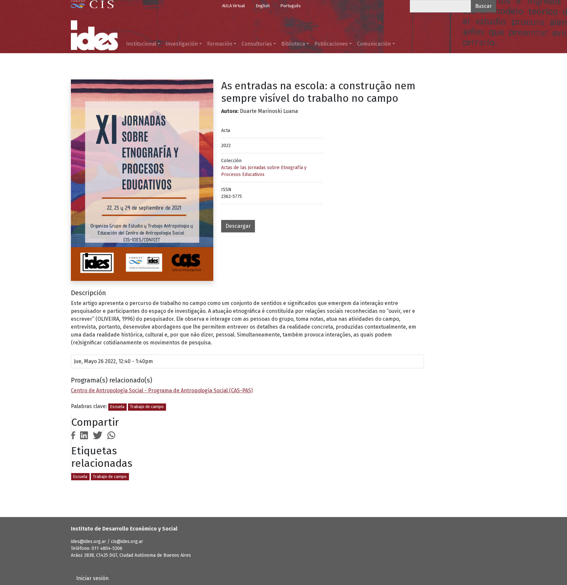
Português (290, 5)
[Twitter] (98, 435)
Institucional (141, 44)
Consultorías (257, 44)
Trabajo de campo (147, 406)
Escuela (117, 406)
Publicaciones (331, 44)
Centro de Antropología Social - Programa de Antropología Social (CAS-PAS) (162, 390)
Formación (219, 44)
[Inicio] (94, 35)
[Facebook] (73, 435)
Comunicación (374, 44)
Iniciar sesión (92, 578)
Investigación (181, 44)
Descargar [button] (238, 226)
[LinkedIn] (84, 435)
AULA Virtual (233, 5)
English (263, 5)
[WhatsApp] (111, 435)
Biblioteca (293, 44)
